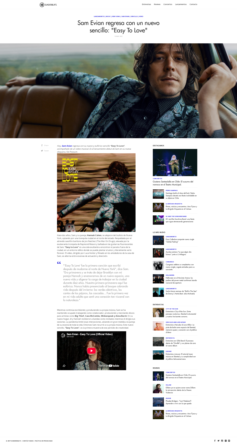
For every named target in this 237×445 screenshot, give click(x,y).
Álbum (168, 398)
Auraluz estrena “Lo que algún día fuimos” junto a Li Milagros (178, 253)
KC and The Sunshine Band (176, 216)
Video (141, 16)
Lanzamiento (99, 16)
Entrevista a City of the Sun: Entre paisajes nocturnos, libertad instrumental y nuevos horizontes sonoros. (181, 314)
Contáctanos (28, 441)
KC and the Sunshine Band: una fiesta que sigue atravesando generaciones (180, 220)
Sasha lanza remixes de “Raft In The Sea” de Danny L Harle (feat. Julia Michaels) (181, 292)
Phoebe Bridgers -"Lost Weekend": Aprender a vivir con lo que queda (179, 402)
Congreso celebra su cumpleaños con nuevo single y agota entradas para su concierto (180, 267)
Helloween (170, 275)
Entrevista (170, 338)
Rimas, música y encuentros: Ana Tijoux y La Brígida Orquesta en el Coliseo (181, 208)
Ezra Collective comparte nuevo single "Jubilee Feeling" (180, 240)
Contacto (193, 4)
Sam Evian (125, 16)
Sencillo (134, 16)
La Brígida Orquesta (174, 204)
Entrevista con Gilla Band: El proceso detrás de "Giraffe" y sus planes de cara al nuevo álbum (181, 343)
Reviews (157, 4)
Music (108, 16)
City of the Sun (172, 309)
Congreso (170, 262)
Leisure (168, 351)
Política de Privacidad (43, 441)
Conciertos (167, 4)
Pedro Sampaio (172, 190)
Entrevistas (146, 4)
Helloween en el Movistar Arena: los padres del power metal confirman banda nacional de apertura (181, 280)
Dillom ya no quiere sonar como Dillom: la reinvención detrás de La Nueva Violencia (181, 390)
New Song (116, 16)
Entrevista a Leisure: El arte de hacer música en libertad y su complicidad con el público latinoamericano (181, 356)
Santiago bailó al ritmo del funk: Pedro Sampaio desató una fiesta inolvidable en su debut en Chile (181, 195)
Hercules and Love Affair (176, 322)
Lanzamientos (181, 4)
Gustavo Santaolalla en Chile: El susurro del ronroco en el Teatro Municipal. (173, 183)
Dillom (168, 385)
